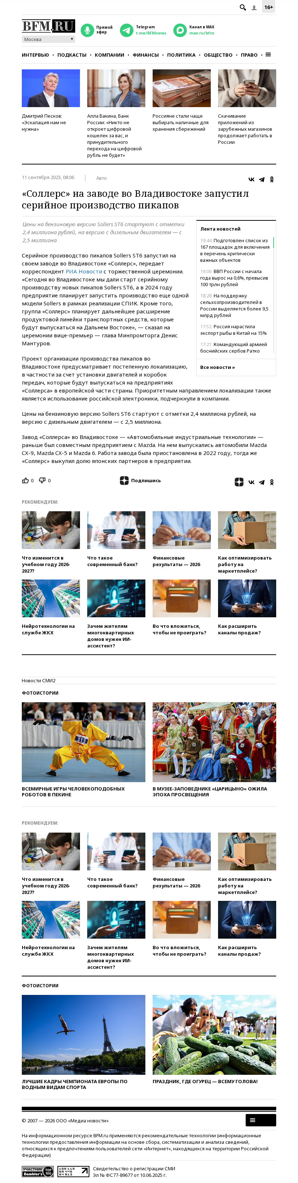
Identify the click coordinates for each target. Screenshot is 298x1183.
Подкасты (71, 55)
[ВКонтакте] (251, 179)
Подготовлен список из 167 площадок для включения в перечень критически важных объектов (235, 250)
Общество (218, 55)
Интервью (35, 55)
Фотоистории (40, 693)
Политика (181, 55)
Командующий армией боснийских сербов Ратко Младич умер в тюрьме (233, 351)
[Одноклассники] (271, 179)
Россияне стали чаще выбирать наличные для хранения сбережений (181, 122)
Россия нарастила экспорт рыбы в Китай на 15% (233, 329)
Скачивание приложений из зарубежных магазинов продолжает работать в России (245, 129)
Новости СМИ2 (38, 680)
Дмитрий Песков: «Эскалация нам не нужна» (44, 122)
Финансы (146, 55)
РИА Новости (84, 271)
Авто (101, 178)
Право (249, 55)
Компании (109, 55)
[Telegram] (261, 179)
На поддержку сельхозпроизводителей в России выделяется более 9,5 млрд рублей (234, 305)
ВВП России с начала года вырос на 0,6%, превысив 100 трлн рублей (234, 278)
